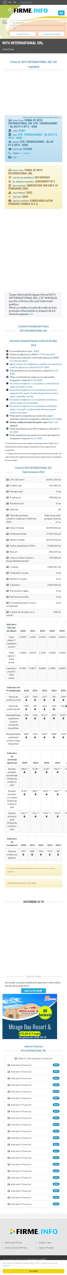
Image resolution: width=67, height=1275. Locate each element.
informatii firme (13, 1242)
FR (14, 2)
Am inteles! (33, 1271)
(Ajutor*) (27, 153)
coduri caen (45, 1242)
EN (9, 2)
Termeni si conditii (36, 1259)
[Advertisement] (33, 94)
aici (31, 314)
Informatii (6, 1265)
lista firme (8, 49)
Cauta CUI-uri (25, 2)
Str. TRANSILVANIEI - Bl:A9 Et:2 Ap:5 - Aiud (32, 136)
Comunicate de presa (16, 1247)
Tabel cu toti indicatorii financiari (35, 1058)
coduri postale (46, 1247)
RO (4, 2)
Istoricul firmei (32, 990)
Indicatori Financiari (34, 1065)
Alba (22, 130)
